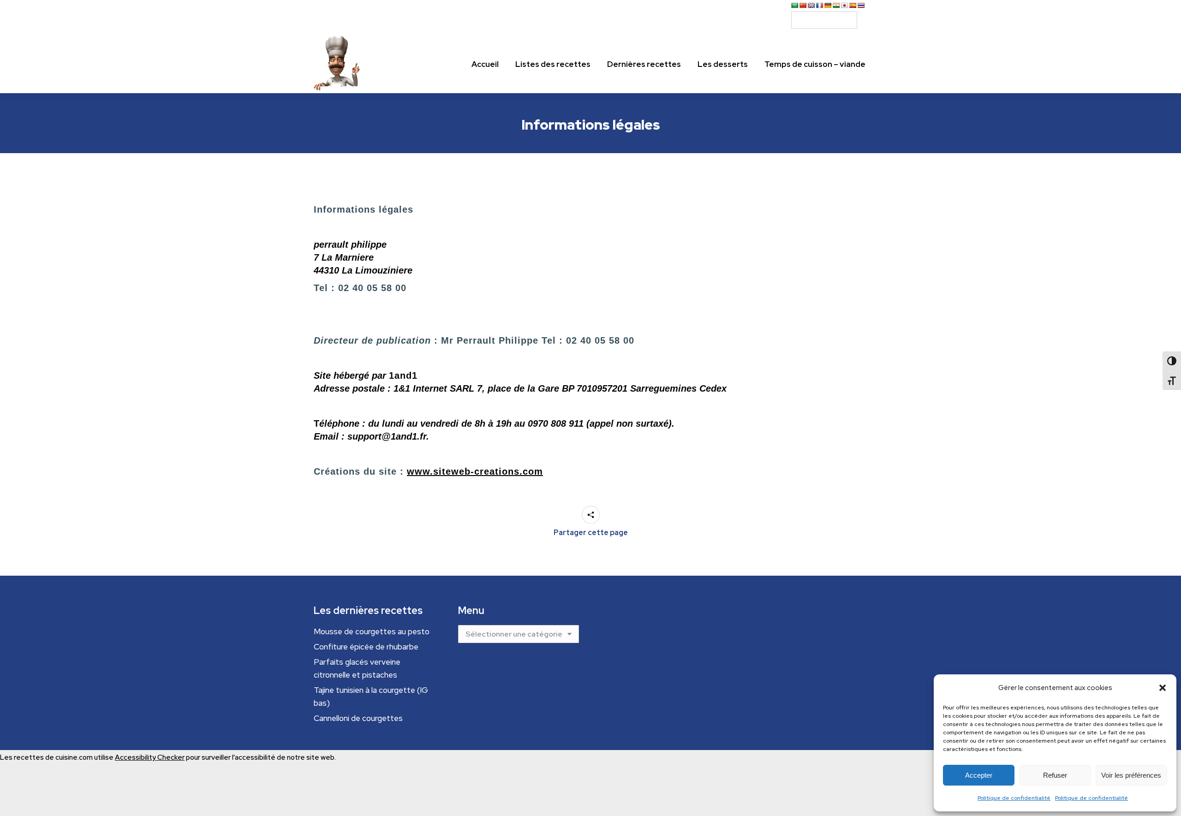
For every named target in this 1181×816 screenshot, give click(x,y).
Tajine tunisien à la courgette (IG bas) (371, 696)
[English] (811, 5)
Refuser (1055, 775)
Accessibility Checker (150, 757)
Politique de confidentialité (1014, 798)
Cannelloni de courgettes (358, 718)
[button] (1162, 687)
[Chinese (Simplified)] (803, 5)
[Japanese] (844, 5)
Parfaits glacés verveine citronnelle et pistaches (357, 668)
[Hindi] (836, 5)
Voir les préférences (1131, 775)
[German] (828, 5)
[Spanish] (853, 5)
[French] (819, 5)
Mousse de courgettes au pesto (371, 631)
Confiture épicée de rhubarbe (366, 647)
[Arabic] (795, 5)
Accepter (978, 775)
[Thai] (861, 5)
